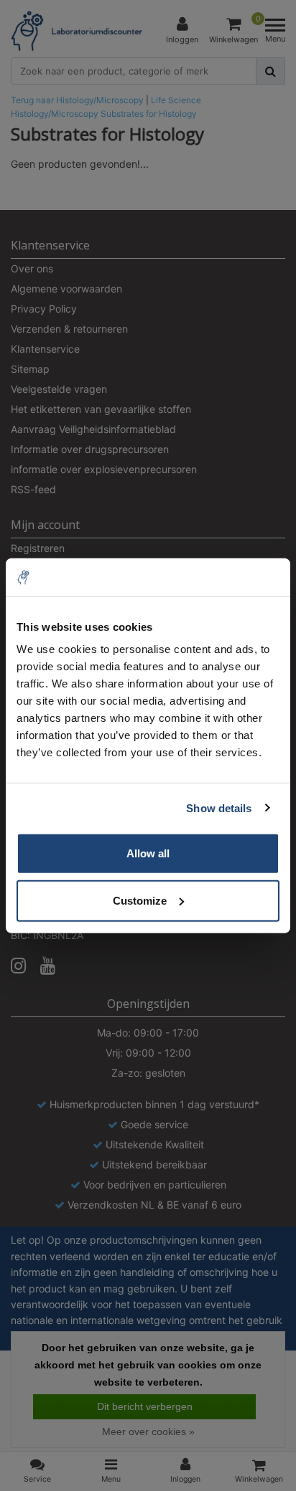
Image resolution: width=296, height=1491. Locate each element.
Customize (140, 900)
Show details (218, 807)
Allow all (148, 853)
